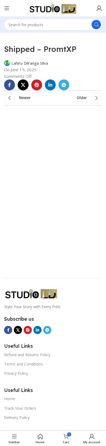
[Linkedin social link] (50, 84)
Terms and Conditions (23, 364)
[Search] (96, 24)
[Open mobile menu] (6, 8)
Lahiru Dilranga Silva (29, 63)
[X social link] (23, 84)
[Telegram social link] (63, 84)
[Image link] (31, 293)
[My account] (99, 8)
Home (9, 398)
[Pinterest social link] (36, 84)
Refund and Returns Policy (27, 354)
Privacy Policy (16, 373)
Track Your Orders (20, 408)
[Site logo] (53, 7)
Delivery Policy (17, 417)
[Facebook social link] (9, 84)
